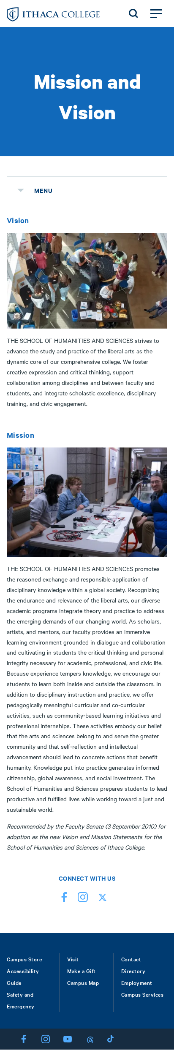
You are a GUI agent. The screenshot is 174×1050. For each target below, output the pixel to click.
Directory (133, 970)
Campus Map (83, 982)
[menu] (20, 190)
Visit (73, 959)
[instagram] (83, 899)
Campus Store (24, 959)
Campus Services (142, 994)
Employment (136, 982)
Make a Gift (81, 970)
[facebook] (64, 899)
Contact (131, 959)
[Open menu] (156, 13)
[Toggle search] (133, 13)
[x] (101, 899)
